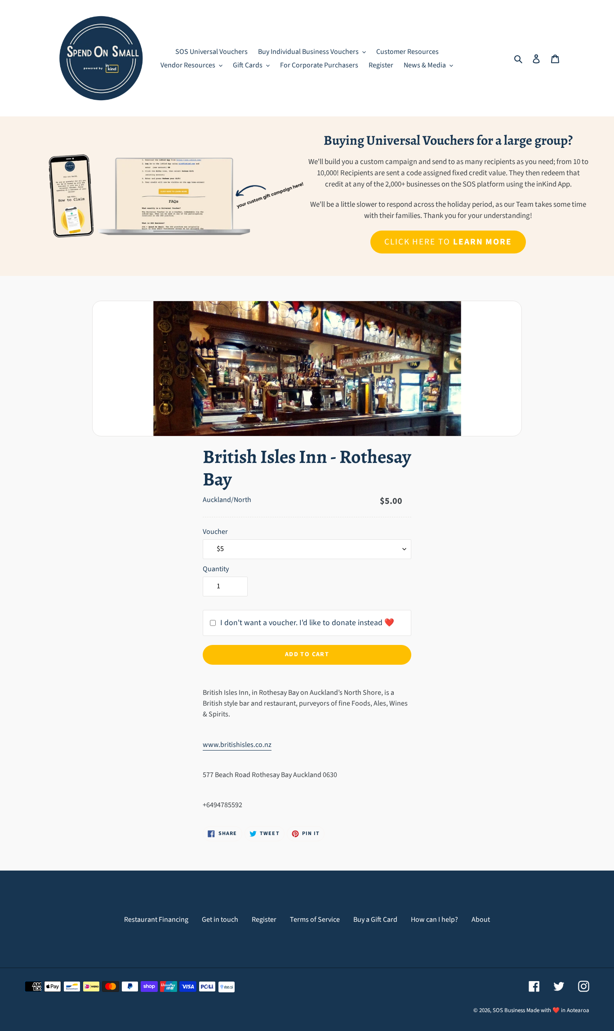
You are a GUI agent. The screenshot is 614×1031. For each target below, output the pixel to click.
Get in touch (220, 919)
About (481, 919)
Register (264, 919)
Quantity (216, 569)
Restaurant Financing (156, 919)
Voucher (215, 532)
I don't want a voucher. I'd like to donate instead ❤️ (307, 622)
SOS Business (509, 1010)
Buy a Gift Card (375, 919)
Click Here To (448, 242)
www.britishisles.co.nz (237, 745)
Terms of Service (315, 919)
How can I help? (434, 919)
